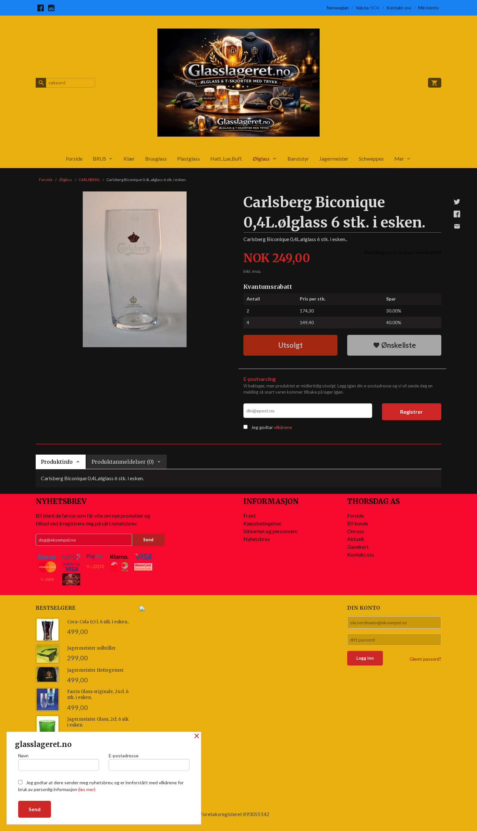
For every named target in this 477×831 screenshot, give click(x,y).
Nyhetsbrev (256, 539)
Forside (74, 158)
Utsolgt (290, 345)
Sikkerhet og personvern (270, 531)
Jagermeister (334, 158)
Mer (399, 158)
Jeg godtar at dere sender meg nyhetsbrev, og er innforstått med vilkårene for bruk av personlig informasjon (101, 786)
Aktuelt (355, 539)
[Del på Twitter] (457, 201)
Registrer (411, 412)
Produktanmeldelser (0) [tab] (123, 461)
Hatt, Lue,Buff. (226, 158)
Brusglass (156, 158)
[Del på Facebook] (457, 214)
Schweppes (371, 158)
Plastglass (188, 158)
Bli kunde (357, 523)
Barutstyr (298, 158)
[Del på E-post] (457, 226)
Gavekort (358, 547)
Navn (23, 755)
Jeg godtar (262, 427)
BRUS (99, 158)
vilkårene (283, 427)
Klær (129, 158)
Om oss (355, 531)
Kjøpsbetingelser (262, 523)
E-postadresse (124, 755)
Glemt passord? (425, 659)
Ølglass (261, 158)
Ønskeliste (398, 345)
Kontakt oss (360, 554)
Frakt (249, 515)
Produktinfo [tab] (57, 461)
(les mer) (86, 789)
